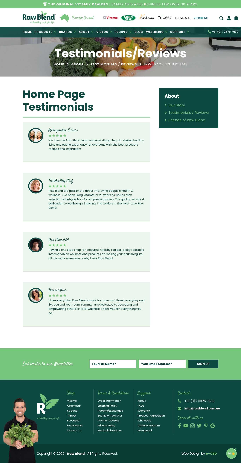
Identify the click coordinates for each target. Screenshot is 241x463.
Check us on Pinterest (206, 425)
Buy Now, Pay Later (110, 415)
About (142, 401)
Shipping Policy (107, 406)
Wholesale (144, 420)
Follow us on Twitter (199, 425)
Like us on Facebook (179, 425)
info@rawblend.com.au (202, 408)
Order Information (109, 401)
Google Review (212, 425)
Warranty (144, 410)
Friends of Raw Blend (186, 120)
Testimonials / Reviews (188, 112)
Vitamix (72, 401)
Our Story (176, 105)
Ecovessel (73, 420)
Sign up (203, 364)
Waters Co (74, 430)
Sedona (72, 410)
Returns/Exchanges (110, 410)
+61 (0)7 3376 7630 (224, 32)
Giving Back (145, 430)
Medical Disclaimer (110, 430)
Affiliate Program (149, 425)
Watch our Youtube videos (185, 425)
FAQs (141, 406)
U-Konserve (75, 425)
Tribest (71, 415)
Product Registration (151, 415)
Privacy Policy (106, 425)
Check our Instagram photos (192, 425)
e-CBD (211, 453)
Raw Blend (39, 17)
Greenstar (74, 406)
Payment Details (108, 420)
